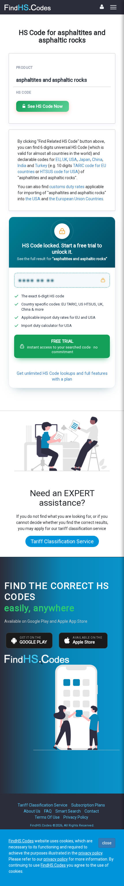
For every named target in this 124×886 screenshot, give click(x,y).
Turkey (41, 165)
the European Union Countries (76, 199)
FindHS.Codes (21, 841)
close (107, 843)
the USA (32, 199)
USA (73, 159)
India (22, 165)
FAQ (48, 811)
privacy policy (90, 853)
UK (64, 159)
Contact (91, 811)
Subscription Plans (88, 805)
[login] (102, 7)
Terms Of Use (47, 817)
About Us (32, 811)
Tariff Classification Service (62, 541)
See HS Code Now (45, 106)
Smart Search (68, 811)
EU (58, 159)
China (97, 159)
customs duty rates (66, 186)
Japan (84, 159)
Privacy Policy (75, 817)
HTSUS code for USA (59, 171)
